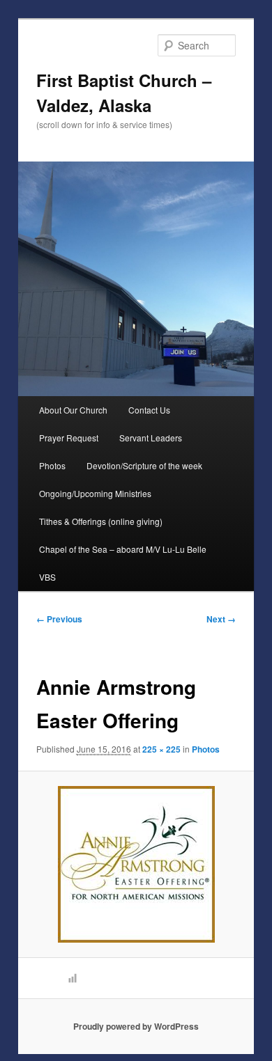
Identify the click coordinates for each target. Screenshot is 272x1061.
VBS (47, 577)
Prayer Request (68, 437)
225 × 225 (161, 749)
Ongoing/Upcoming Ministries (95, 493)
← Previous (59, 619)
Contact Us (149, 410)
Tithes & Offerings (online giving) (101, 521)
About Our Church (73, 410)
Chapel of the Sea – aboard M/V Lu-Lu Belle (122, 549)
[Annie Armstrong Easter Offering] (136, 864)
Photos (52, 465)
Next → (221, 619)
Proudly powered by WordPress (136, 1026)
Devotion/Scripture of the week (144, 465)
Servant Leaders (150, 437)
